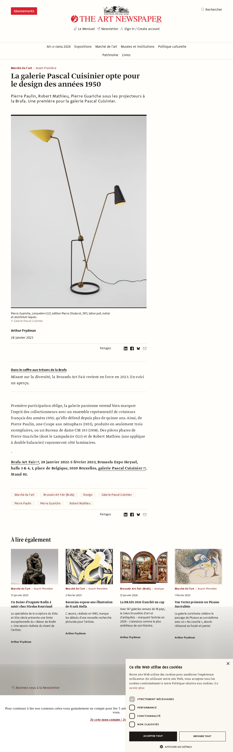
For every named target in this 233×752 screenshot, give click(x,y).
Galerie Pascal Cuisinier (117, 495)
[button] (177, 746)
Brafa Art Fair (23, 462)
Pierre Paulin (23, 503)
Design (87, 495)
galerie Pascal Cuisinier (120, 468)
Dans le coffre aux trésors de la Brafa (39, 370)
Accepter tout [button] (153, 736)
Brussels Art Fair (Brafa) (58, 495)
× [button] (228, 663)
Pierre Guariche (50, 503)
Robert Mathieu (80, 503)
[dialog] (179, 705)
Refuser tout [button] (202, 736)
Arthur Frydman (23, 330)
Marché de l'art (21, 68)
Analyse (159, 588)
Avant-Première (46, 68)
